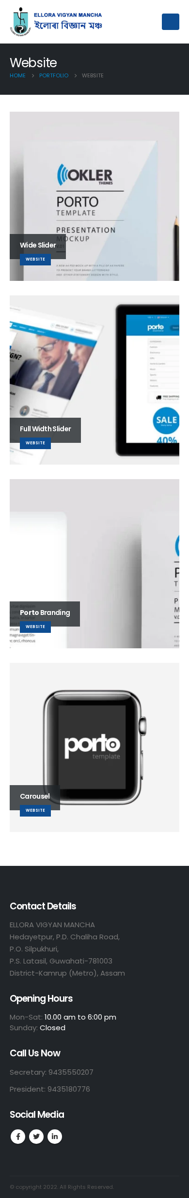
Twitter (36, 1136)
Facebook (18, 1136)
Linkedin (54, 1136)
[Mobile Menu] (170, 22)
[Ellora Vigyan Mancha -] (58, 21)
